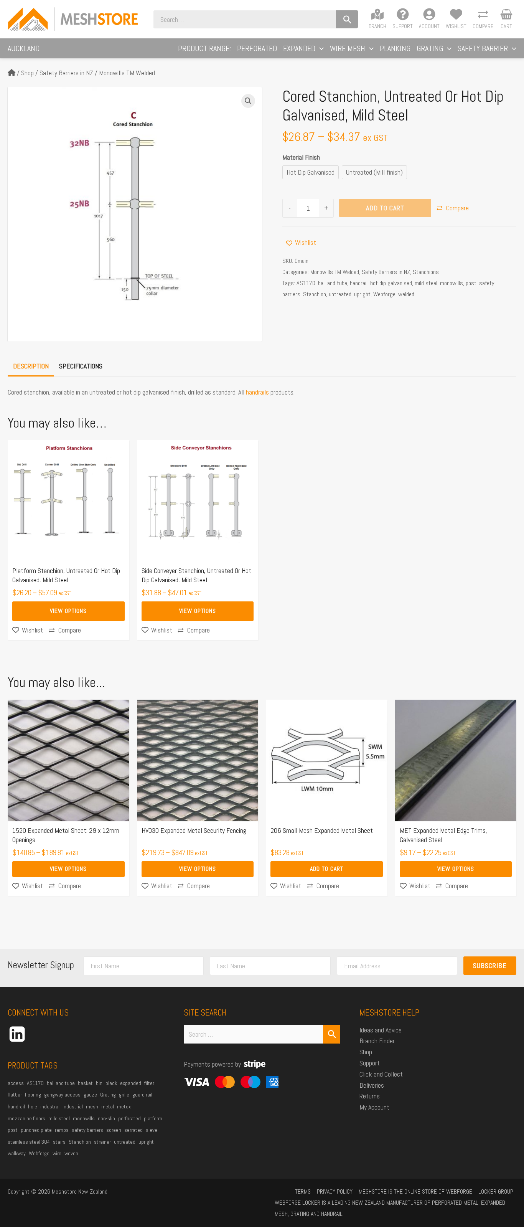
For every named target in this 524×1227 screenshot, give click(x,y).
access (16, 1083)
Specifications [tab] (80, 366)
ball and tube (332, 283)
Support (369, 1063)
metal (107, 1106)
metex (124, 1106)
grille (124, 1094)
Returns (369, 1096)
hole (32, 1106)
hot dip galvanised (391, 283)
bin (99, 1083)
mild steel (426, 283)
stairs (59, 1141)
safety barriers (87, 1129)
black (111, 1083)
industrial (73, 1106)
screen (113, 1129)
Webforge (384, 294)
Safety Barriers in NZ (66, 72)
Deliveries (371, 1085)
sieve (151, 1129)
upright (362, 294)
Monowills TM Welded (127, 72)
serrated (133, 1129)
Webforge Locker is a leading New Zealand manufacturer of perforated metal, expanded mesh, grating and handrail (390, 1208)
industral (49, 1106)
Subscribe (490, 965)
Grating (108, 1094)
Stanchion (314, 294)
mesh (92, 1106)
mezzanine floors (26, 1118)
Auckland (24, 48)
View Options (68, 611)
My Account (374, 1107)
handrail (358, 283)
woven (71, 1153)
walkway (17, 1153)
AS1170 (306, 283)
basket (85, 1083)
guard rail (142, 1094)
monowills (451, 283)
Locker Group (495, 1191)
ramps (62, 1129)
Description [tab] (31, 366)
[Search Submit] (332, 1034)
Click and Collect (381, 1074)
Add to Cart (385, 207)
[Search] (347, 19)
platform (153, 1118)
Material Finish (301, 157)
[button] (319, 48)
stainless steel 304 (29, 1141)
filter (149, 1083)
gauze (90, 1094)
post (471, 283)
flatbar (15, 1094)
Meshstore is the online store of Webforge (415, 1191)
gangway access (62, 1094)
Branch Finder (377, 1040)
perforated (129, 1118)
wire (57, 1153)
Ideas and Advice (380, 1030)
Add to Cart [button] (326, 869)
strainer (102, 1141)
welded (406, 294)
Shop (27, 72)
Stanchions (426, 272)
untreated (340, 294)
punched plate (36, 1129)
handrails (257, 392)
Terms (303, 1191)
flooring (33, 1094)
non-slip (106, 1118)
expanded (130, 1083)
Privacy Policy (335, 1191)
